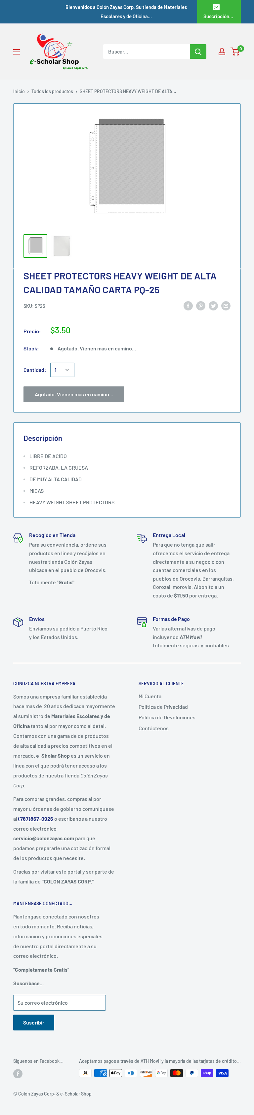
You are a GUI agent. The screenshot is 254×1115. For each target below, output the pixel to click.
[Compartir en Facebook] (188, 305)
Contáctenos (154, 728)
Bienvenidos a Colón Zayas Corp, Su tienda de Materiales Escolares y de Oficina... (126, 11)
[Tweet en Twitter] (213, 305)
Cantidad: (34, 370)
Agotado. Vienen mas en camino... (74, 394)
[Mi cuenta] (222, 51)
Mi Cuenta (150, 696)
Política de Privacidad (163, 706)
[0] (235, 51)
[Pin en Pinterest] (200, 305)
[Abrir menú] (16, 51)
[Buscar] (198, 51)
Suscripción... (218, 16)
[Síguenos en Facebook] (17, 1073)
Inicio (19, 91)
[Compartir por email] (226, 305)
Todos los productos (52, 91)
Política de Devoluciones (167, 717)
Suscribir (33, 1022)
